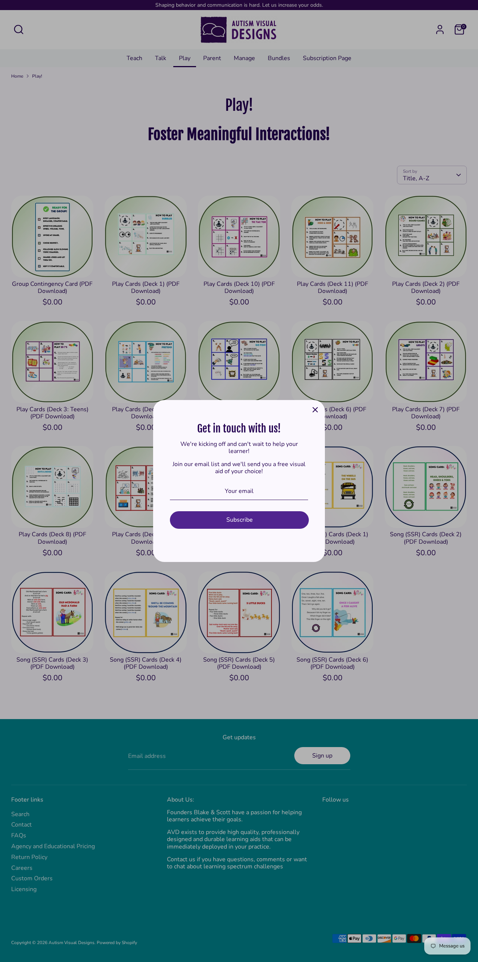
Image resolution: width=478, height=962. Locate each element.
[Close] (315, 410)
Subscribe (239, 520)
